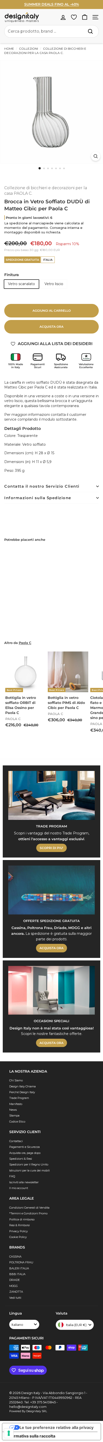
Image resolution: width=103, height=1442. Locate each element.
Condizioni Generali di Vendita (29, 1207)
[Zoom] (95, 156)
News (13, 1109)
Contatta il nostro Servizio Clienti (42, 486)
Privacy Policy (18, 1231)
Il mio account (18, 1188)
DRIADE (14, 1280)
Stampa (14, 1115)
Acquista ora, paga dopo (24, 1153)
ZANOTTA (16, 1291)
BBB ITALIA (17, 1274)
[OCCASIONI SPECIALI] (51, 990)
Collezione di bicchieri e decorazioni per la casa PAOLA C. (45, 51)
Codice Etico (17, 1121)
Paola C (25, 643)
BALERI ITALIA (19, 1268)
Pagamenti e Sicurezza (24, 1147)
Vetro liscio (53, 284)
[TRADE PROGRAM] (51, 795)
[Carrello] (84, 17)
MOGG (13, 1286)
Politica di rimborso (21, 1219)
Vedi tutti (15, 1297)
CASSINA (15, 1256)
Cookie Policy (18, 1237)
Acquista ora (52, 327)
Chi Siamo (16, 1080)
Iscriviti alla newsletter (23, 1182)
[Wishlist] (74, 17)
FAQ (12, 1176)
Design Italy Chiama (22, 1086)
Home (9, 48)
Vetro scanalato (21, 284)
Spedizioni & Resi (20, 1158)
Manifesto (15, 1104)
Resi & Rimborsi (19, 1225)
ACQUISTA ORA (52, 948)
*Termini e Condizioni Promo (28, 1213)
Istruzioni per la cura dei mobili (29, 1170)
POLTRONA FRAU (21, 1262)
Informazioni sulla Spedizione (37, 497)
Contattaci (16, 1141)
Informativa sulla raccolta (30, 1435)
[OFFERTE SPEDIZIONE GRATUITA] (51, 890)
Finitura (11, 274)
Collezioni (28, 48)
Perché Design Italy (22, 1092)
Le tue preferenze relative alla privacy (57, 1427)
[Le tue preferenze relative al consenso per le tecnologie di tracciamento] (9, 1433)
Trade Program (19, 1098)
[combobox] (51, 31)
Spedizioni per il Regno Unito (28, 1164)
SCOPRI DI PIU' (51, 848)
